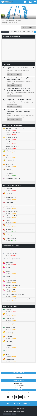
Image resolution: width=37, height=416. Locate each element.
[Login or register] (30, 2)
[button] (34, 2)
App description (19, 387)
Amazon (19, 376)
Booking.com (19, 377)
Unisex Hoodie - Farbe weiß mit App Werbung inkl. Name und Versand (20, 78)
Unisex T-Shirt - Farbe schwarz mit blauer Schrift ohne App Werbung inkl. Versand (18, 89)
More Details (6, 414)
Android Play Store (19, 385)
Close (14, 414)
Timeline (5, 32)
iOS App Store (19, 383)
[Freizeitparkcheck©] (13, 2)
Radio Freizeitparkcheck (11, 37)
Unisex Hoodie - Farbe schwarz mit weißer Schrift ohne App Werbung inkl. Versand (19, 100)
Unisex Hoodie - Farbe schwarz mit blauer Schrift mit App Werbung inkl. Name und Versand (19, 111)
